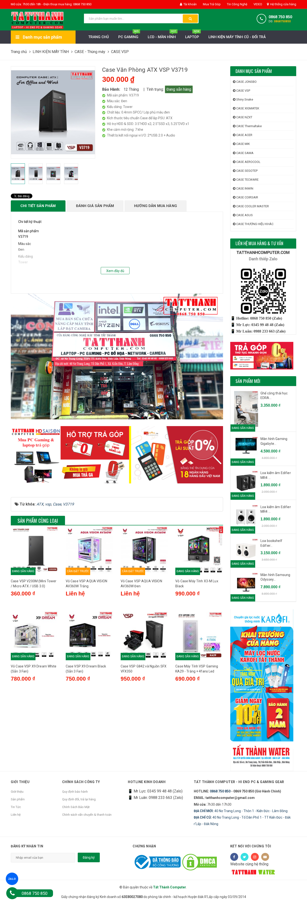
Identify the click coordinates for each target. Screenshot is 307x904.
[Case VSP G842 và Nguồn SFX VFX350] (144, 635)
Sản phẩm (18, 799)
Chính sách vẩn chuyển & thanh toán (87, 814)
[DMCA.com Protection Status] (200, 861)
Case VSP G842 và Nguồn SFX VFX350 (144, 668)
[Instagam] (255, 857)
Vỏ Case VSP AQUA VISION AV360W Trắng (86, 583)
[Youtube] (265, 857)
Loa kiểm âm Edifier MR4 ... (275, 475)
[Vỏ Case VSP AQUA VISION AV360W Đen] (144, 550)
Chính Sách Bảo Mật (76, 807)
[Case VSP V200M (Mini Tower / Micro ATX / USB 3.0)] (35, 550)
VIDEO (257, 4)
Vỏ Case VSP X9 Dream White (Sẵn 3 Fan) (34, 668)
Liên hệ (16, 814)
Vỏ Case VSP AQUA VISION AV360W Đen (141, 583)
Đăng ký (89, 857)
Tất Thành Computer (169, 887)
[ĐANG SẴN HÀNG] (246, 446)
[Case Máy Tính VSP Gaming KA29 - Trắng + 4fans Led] (199, 635)
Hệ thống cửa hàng (282, 4)
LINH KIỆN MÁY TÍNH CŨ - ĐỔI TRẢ (237, 37)
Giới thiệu (17, 791)
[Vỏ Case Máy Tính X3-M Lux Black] (199, 550)
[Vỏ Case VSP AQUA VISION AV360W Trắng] (89, 550)
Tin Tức (16, 807)
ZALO (12, 878)
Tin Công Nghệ (236, 4)
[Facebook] (234, 857)
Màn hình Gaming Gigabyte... (273, 441)
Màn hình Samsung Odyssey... (275, 577)
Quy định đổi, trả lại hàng (79, 799)
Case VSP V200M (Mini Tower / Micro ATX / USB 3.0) (34, 583)
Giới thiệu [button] (20, 782)
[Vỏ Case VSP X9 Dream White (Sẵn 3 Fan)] (35, 635)
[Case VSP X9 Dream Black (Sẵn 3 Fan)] (89, 635)
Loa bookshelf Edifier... (271, 543)
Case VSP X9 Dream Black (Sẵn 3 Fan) (86, 668)
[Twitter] (244, 857)
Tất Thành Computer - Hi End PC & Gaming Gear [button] (239, 782)
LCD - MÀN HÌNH (162, 34)
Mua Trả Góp (211, 4)
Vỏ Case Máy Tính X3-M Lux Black (196, 583)
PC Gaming (128, 34)
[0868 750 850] (12, 893)
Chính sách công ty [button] (81, 782)
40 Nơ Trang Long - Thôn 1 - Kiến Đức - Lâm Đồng (241, 811)
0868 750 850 (280, 17)
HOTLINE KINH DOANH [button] (146, 782)
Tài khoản (190, 4)
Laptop (192, 34)
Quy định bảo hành (75, 791)
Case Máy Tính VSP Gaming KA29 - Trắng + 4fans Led (196, 668)
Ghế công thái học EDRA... (274, 395)
